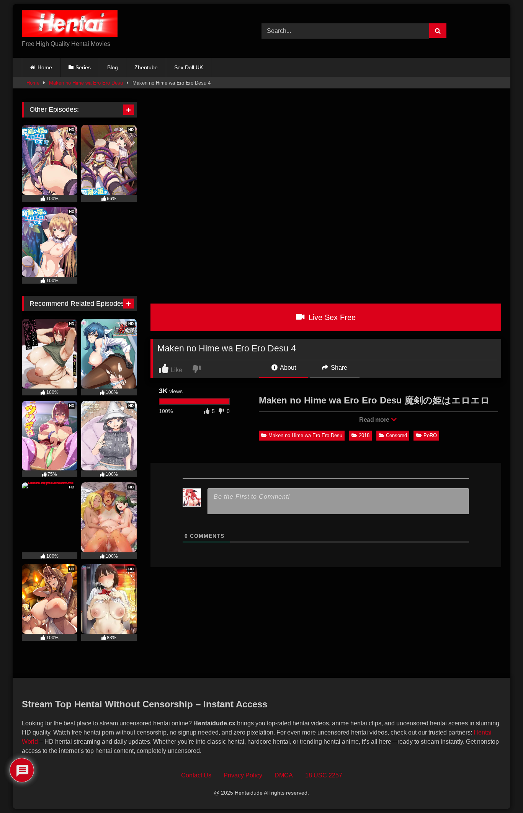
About (287, 367)
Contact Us (196, 775)
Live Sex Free (331, 317)
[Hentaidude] (70, 24)
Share (338, 367)
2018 (364, 435)
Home (45, 67)
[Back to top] (500, 790)
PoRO (430, 435)
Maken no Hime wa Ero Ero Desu (86, 83)
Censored (396, 435)
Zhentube (146, 67)
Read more (375, 419)
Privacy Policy (243, 775)
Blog (112, 67)
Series (83, 67)
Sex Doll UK (188, 67)
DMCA (284, 775)
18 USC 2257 (323, 775)
